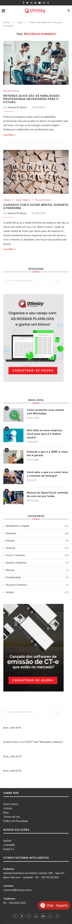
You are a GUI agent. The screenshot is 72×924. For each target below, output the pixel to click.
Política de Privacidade (15, 820)
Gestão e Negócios (23, 200)
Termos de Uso (11, 816)
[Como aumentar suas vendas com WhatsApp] (13, 415)
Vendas (37, 592)
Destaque (7, 200)
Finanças (37, 547)
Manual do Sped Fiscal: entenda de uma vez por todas (47, 494)
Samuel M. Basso (17, 107)
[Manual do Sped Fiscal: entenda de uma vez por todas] (13, 497)
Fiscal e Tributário (37, 555)
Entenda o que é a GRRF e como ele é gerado (47, 453)
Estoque (37, 540)
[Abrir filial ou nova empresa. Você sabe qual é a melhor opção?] (13, 435)
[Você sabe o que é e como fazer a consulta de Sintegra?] (13, 477)
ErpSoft (7, 840)
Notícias (37, 570)
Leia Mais (8, 134)
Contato (7, 808)
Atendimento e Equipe (37, 525)
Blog (6, 812)
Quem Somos (10, 804)
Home (6, 22)
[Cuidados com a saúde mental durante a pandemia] (36, 172)
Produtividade (37, 577)
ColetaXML (9, 844)
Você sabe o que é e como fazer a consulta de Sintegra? (47, 474)
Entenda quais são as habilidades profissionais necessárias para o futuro (31, 99)
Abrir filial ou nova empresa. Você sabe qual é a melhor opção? (45, 434)
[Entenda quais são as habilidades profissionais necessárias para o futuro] (36, 63)
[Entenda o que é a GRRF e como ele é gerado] (13, 457)
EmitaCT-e (8, 849)
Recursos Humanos (11, 91)
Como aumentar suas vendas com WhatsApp (45, 411)
